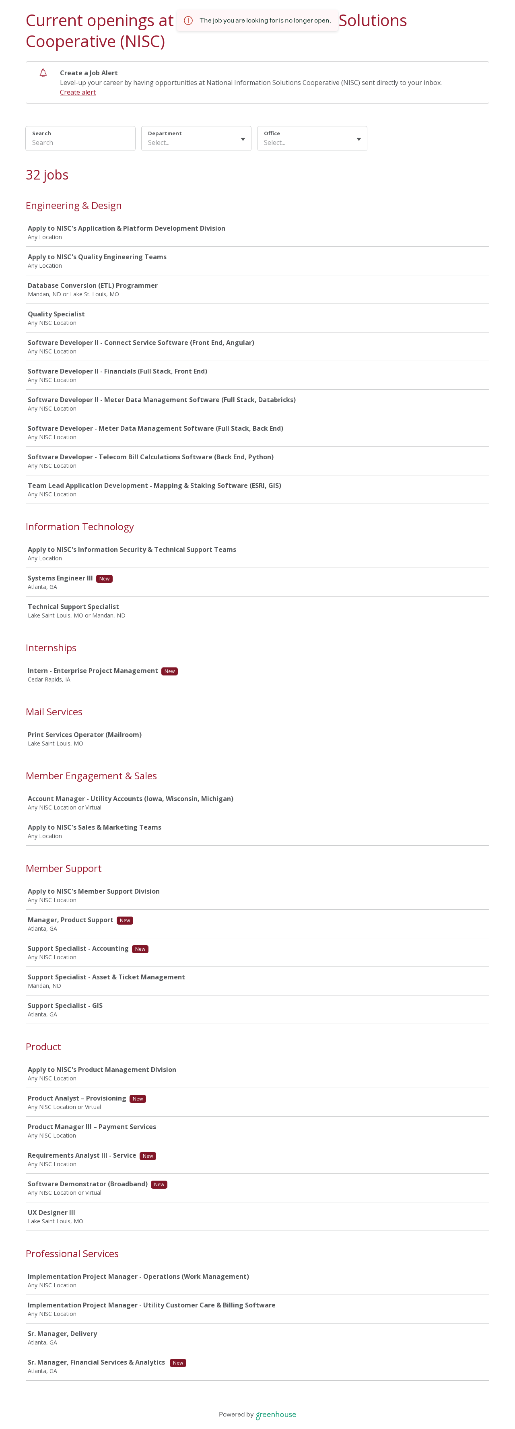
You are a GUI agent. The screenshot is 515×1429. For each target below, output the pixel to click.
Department (165, 133)
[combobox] (149, 142)
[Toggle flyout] (243, 139)
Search (41, 133)
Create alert (78, 92)
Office (272, 133)
